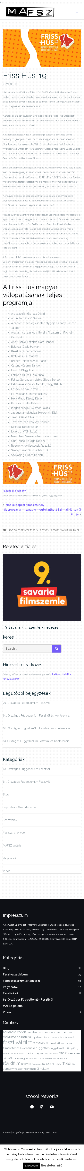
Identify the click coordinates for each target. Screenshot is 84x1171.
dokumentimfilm (46, 1032)
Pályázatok (9, 858)
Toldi (76, 530)
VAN (74, 1064)
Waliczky (18, 1069)
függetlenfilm (58, 1048)
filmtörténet (11, 1048)
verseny (8, 1068)
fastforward (67, 1037)
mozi (56, 530)
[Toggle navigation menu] (77, 12)
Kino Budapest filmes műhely (24, 504)
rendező (33, 1058)
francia (30, 1048)
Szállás (44, 1063)
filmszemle (66, 1043)
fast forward (53, 1037)
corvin (21, 1032)
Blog (6, 794)
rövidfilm (66, 530)
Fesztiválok (10, 820)
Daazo (12, 530)
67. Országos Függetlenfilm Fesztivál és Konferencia (36, 741)
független (43, 1048)
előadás (41, 1037)
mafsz (29, 1053)
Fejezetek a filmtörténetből (20, 807)
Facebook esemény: (14, 490)
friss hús (35, 530)
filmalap (39, 1043)
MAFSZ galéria (12, 845)
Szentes (36, 1064)
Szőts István (56, 1064)
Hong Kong (73, 1048)
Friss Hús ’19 (24, 75)
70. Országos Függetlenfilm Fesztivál (26, 702)
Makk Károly (51, 1053)
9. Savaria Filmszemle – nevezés (31, 627)
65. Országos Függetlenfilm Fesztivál (26, 781)
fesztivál (23, 530)
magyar (39, 1053)
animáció (9, 1032)
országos (21, 1058)
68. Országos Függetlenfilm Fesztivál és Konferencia (36, 728)
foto (22, 1048)
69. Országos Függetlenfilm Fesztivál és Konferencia (36, 715)
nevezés (74, 1053)
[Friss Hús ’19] (42, 47)
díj (33, 1037)
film (28, 1042)
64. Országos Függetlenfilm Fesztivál (26, 769)
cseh (29, 1032)
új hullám (43, 1068)
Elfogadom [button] (31, 1165)
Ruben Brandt (60, 1058)
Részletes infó (51, 1165)
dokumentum (64, 1032)
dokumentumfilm (17, 1037)
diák (34, 1032)
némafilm (8, 1058)
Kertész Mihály (10, 1053)
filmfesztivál (53, 1043)
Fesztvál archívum (14, 832)
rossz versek (45, 1058)
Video (7, 871)
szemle (26, 1064)
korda (21, 1053)
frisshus (47, 530)
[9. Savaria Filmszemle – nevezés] (42, 587)
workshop (30, 1068)
